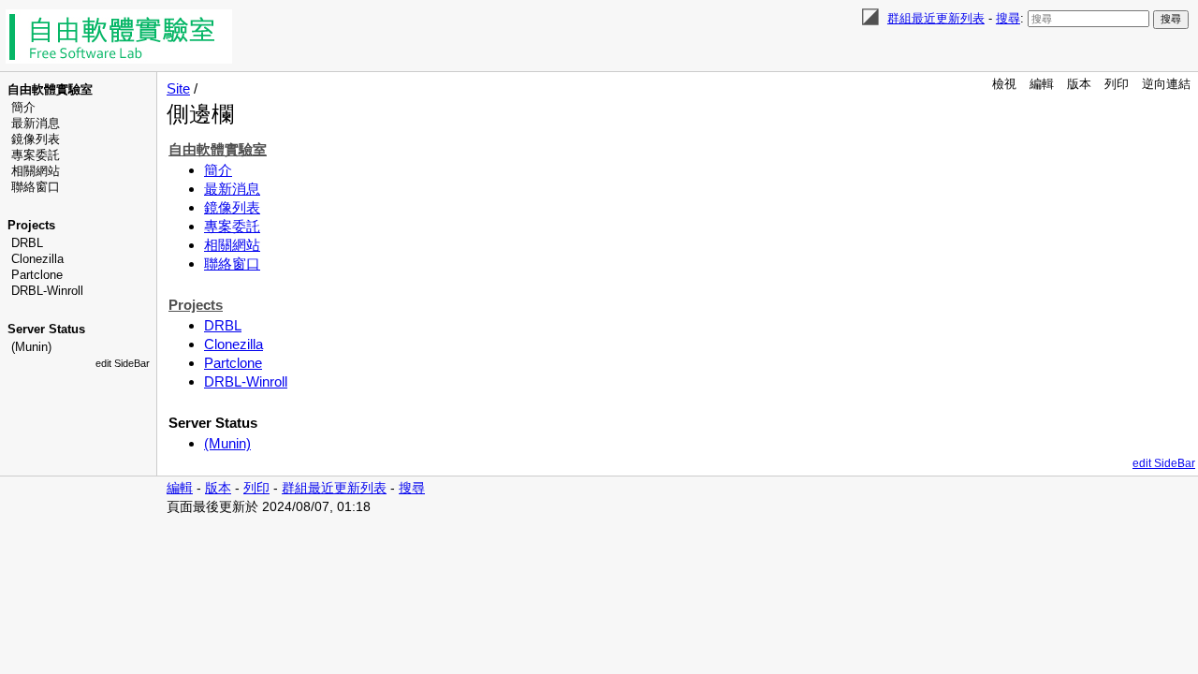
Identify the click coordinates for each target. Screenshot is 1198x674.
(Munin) (31, 347)
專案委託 (35, 155)
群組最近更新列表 (936, 18)
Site (178, 88)
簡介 (23, 107)
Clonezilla (37, 259)
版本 (1079, 84)
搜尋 (1008, 18)
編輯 (1042, 84)
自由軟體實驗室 (50, 89)
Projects (31, 225)
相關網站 (35, 171)
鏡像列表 (35, 139)
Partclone (37, 275)
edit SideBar (122, 363)
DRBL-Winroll (47, 291)
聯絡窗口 (35, 187)
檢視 (1004, 84)
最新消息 (35, 123)
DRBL (27, 243)
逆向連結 (1166, 84)
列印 (1116, 84)
